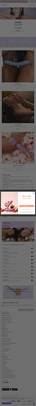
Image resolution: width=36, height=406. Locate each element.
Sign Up (26, 205)
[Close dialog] (34, 193)
